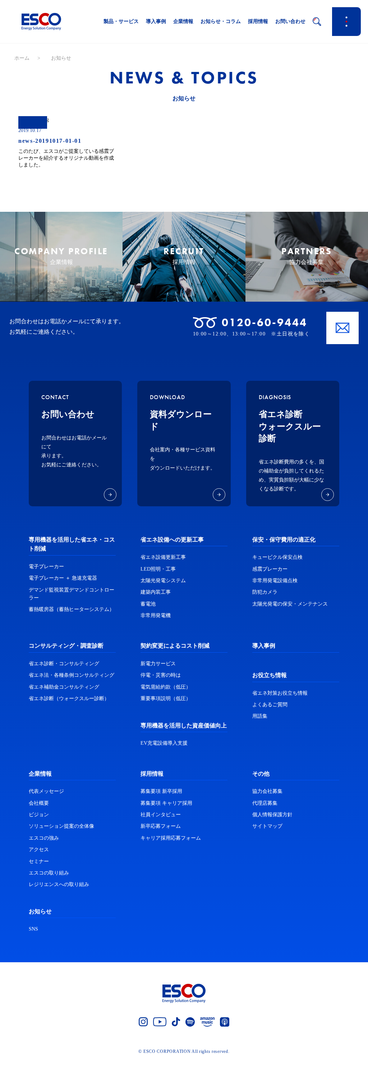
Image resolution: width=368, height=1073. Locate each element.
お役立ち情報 (269, 675)
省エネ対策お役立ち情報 (280, 693)
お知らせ (40, 911)
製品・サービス (121, 21)
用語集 (259, 716)
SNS (33, 929)
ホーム (21, 58)
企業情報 (183, 21)
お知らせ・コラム (221, 21)
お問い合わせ (290, 21)
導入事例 (156, 21)
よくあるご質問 (270, 704)
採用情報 (258, 21)
